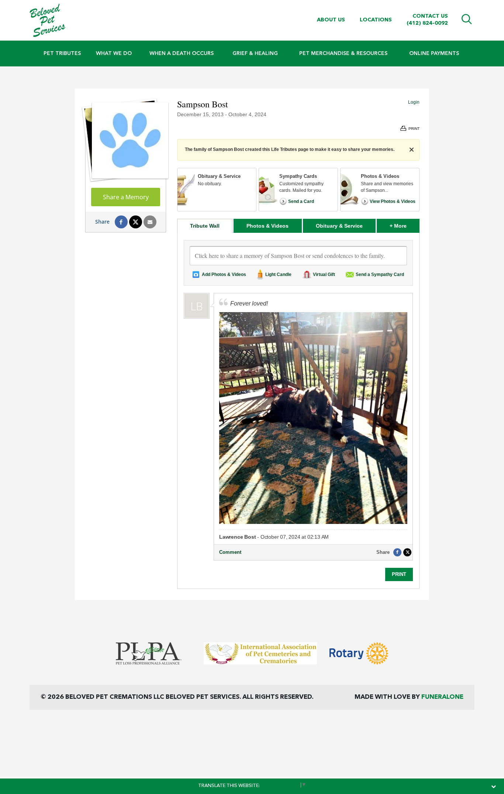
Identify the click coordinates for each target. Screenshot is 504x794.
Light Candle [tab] (278, 274)
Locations (376, 20)
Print (399, 574)
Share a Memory (126, 197)
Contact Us (430, 16)
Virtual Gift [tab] (324, 274)
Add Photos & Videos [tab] (224, 274)
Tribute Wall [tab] (205, 226)
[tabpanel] (298, 410)
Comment (230, 552)
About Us (331, 20)
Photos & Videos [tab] (267, 226)
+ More (405, 225)
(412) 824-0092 (427, 23)
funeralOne (442, 697)
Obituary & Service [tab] (339, 226)
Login (414, 102)
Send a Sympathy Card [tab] (380, 274)
